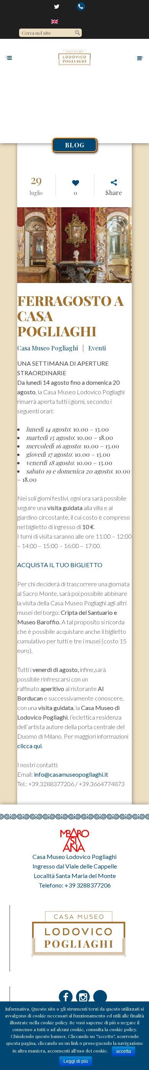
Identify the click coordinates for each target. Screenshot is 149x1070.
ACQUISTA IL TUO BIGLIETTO (59, 564)
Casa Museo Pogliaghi (47, 348)
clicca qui (29, 745)
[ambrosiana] (74, 839)
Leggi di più (75, 1061)
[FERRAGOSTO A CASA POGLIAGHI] (74, 245)
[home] (55, 21)
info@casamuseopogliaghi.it (71, 774)
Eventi (97, 348)
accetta (123, 1051)
